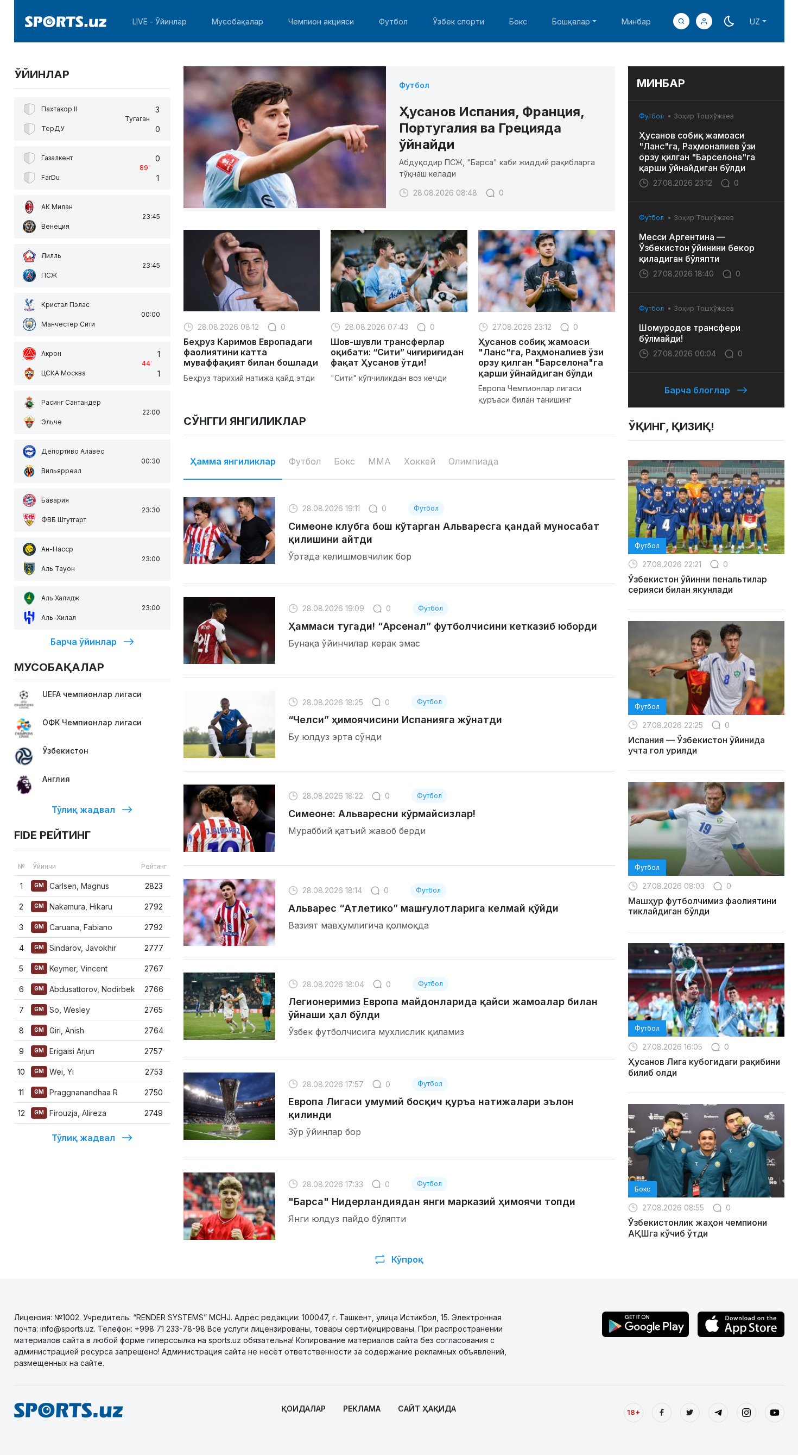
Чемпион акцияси (321, 21)
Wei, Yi (54, 1071)
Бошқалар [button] (571, 21)
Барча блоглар (697, 390)
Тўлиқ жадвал (83, 809)
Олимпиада (473, 461)
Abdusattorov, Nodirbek (84, 989)
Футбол (393, 21)
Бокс (518, 21)
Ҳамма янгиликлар (233, 461)
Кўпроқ (407, 1259)
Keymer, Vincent (70, 968)
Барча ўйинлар (83, 641)
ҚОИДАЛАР (303, 1408)
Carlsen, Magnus (71, 885)
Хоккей (419, 461)
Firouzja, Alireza (70, 1113)
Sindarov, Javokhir (75, 947)
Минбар (636, 21)
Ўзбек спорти (458, 21)
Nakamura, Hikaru (73, 906)
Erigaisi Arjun (64, 1051)
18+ (633, 1412)
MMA (379, 461)
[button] (704, 21)
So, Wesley (62, 1009)
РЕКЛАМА (362, 1408)
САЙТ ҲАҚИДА (427, 1408)
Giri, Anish (59, 1030)
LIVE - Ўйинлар (159, 21)
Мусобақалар (237, 21)
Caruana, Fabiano (73, 927)
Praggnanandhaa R (76, 1092)
